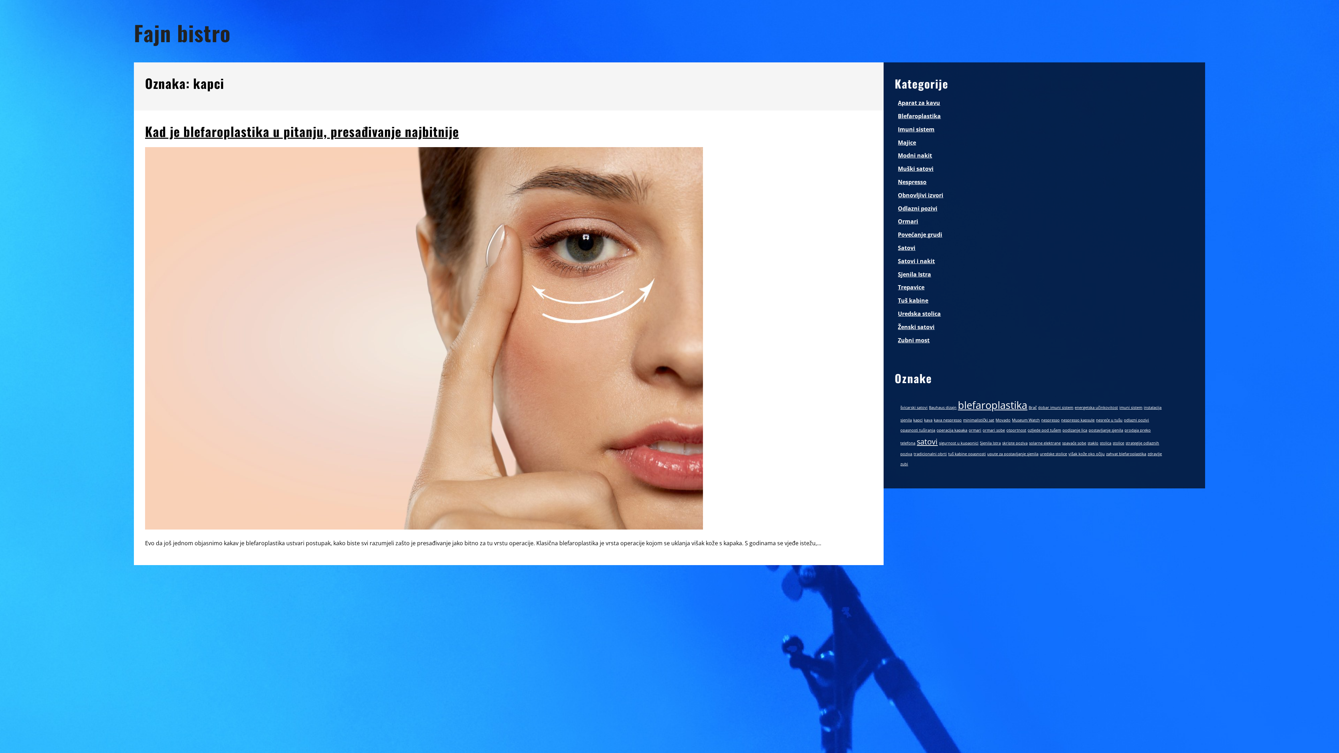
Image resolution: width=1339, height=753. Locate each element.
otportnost (1016, 430)
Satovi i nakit (916, 261)
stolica (1105, 443)
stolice (1118, 443)
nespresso (1050, 420)
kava (928, 420)
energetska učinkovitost (1096, 407)
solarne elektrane (1045, 443)
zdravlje (1155, 453)
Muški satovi (915, 169)
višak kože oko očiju (1086, 453)
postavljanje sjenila (1106, 430)
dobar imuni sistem (1055, 407)
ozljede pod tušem (1044, 430)
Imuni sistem (916, 129)
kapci (918, 420)
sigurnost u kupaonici (958, 443)
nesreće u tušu (1109, 420)
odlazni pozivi (1136, 420)
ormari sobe (994, 430)
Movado (1003, 420)
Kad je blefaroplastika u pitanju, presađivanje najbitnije (302, 131)
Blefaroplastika (919, 116)
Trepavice (911, 287)
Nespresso (912, 182)
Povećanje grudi (920, 234)
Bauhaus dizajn (942, 407)
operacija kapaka (952, 430)
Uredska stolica (919, 314)
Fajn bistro (182, 32)
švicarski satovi (914, 407)
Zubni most (914, 340)
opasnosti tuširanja (917, 430)
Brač (1033, 407)
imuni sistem (1130, 407)
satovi (927, 441)
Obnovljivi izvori (920, 195)
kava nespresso (948, 420)
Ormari (908, 221)
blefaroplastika (992, 405)
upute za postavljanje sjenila (1012, 453)
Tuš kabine (913, 300)
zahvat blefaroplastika (1126, 453)
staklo (1093, 443)
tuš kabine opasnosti (967, 453)
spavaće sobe (1074, 443)
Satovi (906, 248)
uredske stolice (1053, 453)
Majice (907, 142)
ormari (975, 430)
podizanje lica (1074, 430)
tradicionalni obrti (930, 453)
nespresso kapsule (1078, 420)
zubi (904, 464)
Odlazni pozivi (917, 208)
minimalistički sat (978, 420)
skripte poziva (1015, 443)
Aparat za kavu (919, 103)
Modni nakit (915, 155)
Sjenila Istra (914, 274)
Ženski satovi (916, 327)
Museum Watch (1026, 420)
